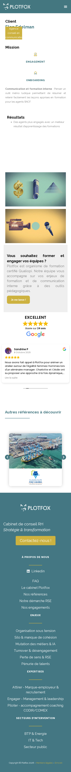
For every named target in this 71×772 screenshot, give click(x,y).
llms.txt (58, 763)
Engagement (35, 61)
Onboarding (35, 80)
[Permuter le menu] (65, 6)
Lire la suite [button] (11, 377)
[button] (7, 457)
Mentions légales (44, 763)
